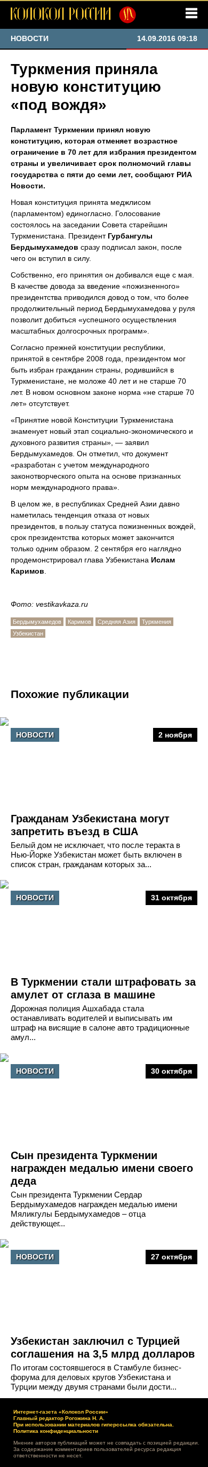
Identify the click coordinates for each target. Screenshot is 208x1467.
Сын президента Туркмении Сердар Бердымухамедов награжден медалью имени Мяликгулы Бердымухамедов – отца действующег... (94, 1209)
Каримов (79, 621)
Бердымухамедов (37, 621)
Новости (35, 735)
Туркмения (156, 621)
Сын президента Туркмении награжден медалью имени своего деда (102, 1168)
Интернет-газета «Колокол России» (60, 1412)
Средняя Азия (116, 621)
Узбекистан (28, 633)
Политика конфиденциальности (55, 1431)
